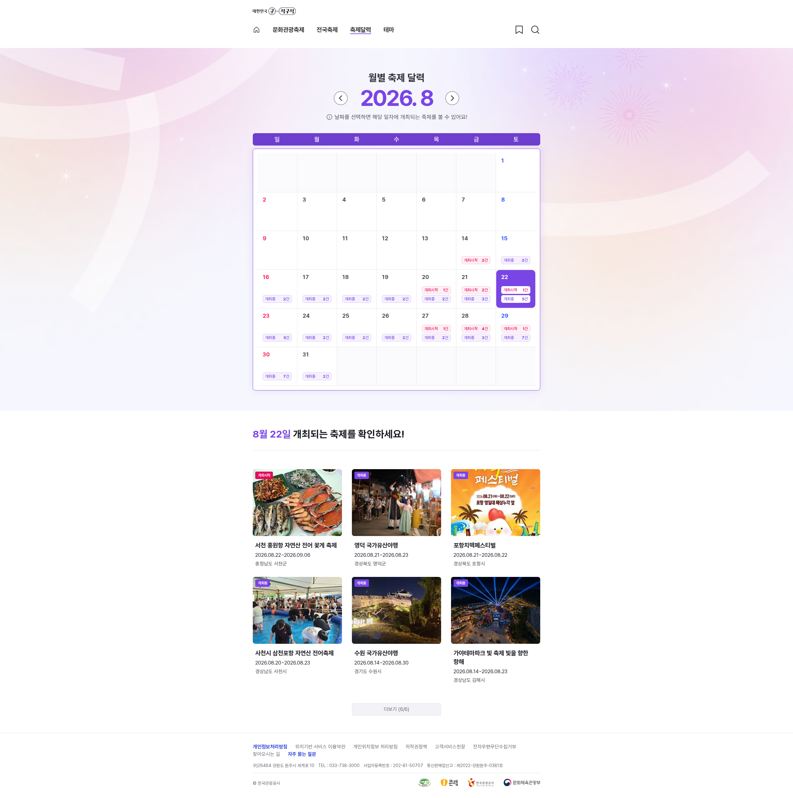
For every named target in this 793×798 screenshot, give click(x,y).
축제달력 (360, 29)
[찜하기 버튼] (519, 30)
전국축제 (327, 29)
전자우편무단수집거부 (494, 747)
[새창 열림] (424, 785)
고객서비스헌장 (450, 747)
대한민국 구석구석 (274, 11)
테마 (388, 29)
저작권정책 (416, 747)
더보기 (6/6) (397, 709)
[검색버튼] (535, 30)
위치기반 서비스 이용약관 (320, 747)
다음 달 (452, 98)
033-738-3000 (344, 765)
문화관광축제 (288, 29)
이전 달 (341, 98)
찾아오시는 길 (266, 754)
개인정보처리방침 (270, 747)
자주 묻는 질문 (302, 754)
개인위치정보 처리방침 (375, 747)
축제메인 (256, 29)
